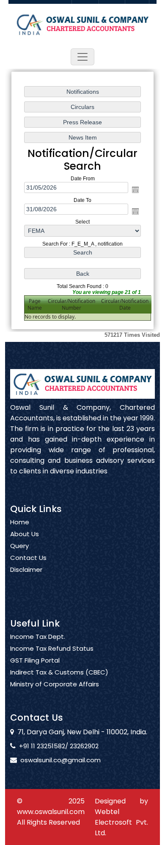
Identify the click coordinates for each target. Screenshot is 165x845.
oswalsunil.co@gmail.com (60, 759)
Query (19, 546)
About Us (24, 534)
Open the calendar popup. (135, 189)
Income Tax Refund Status (52, 648)
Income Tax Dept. (37, 636)
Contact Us (28, 558)
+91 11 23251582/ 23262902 (59, 745)
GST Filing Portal (35, 660)
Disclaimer (26, 569)
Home (19, 522)
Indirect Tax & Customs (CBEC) (59, 672)
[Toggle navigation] (82, 56)
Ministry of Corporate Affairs (54, 684)
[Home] (82, 23)
